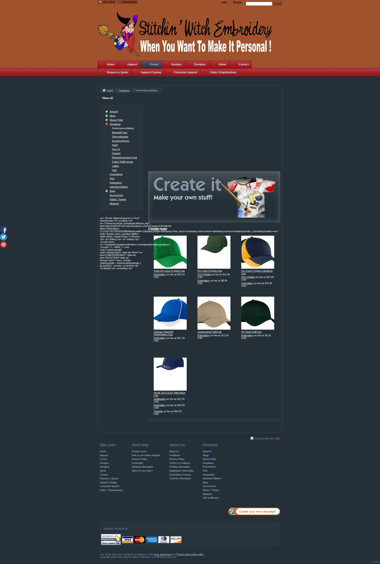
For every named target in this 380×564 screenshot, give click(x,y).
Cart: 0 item (108, 2)
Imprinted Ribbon (119, 187)
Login (224, 2)
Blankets (114, 203)
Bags (112, 191)
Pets (112, 178)
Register (237, 2)
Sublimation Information (181, 470)
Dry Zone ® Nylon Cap (209, 271)
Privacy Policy (177, 459)
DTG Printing (204, 274)
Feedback (174, 455)
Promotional (116, 174)
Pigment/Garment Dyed (124, 157)
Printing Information (179, 466)
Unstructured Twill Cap (209, 332)
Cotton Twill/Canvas (122, 161)
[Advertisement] (214, 126)
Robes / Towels (118, 199)
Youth (115, 145)
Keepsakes (116, 182)
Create (154, 64)
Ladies (115, 166)
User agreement (162, 554)
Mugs (113, 115)
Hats (114, 170)
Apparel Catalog (151, 72)
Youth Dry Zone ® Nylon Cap (169, 271)
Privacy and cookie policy (190, 554)
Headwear (124, 90)
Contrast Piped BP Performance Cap (163, 333)
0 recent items (129, 2)
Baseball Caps (119, 132)
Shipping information (142, 466)
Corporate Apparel (185, 72)
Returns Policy (139, 459)
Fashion (116, 153)
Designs (176, 64)
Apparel (132, 64)
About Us (174, 451)
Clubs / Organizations (223, 72)
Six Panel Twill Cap (251, 332)
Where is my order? (142, 470)
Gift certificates (211, 497)
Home (111, 64)
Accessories (116, 195)
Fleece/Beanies (120, 136)
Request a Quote (117, 72)
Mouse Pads (116, 120)
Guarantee (137, 463)
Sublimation (160, 399)
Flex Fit (116, 149)
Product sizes (139, 451)
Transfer (158, 411)
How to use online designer (146, 455)
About (222, 64)
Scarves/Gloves (120, 141)
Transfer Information (180, 478)
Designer (200, 64)
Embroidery (160, 274)
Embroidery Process (180, 474)
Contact (244, 64)
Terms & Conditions (179, 463)
